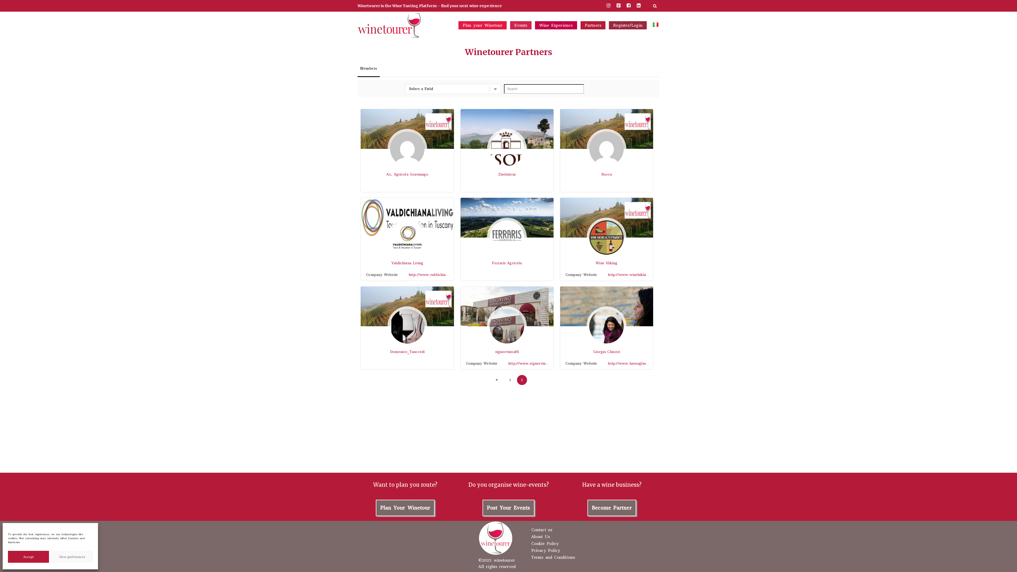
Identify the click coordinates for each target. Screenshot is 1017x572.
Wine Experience (556, 25)
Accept (28, 557)
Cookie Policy (545, 544)
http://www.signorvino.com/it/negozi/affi (544, 363)
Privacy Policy (545, 550)
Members (368, 68)
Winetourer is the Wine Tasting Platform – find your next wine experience (430, 5)
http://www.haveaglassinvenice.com (639, 363)
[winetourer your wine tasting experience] (389, 25)
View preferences (72, 557)
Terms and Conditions (553, 557)
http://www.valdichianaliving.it (436, 274)
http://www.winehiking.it (630, 274)
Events (520, 25)
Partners (593, 25)
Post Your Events (508, 507)
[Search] (655, 6)
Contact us (541, 530)
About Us (540, 537)
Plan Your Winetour (405, 507)
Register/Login (628, 25)
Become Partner (611, 507)
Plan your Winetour (483, 25)
